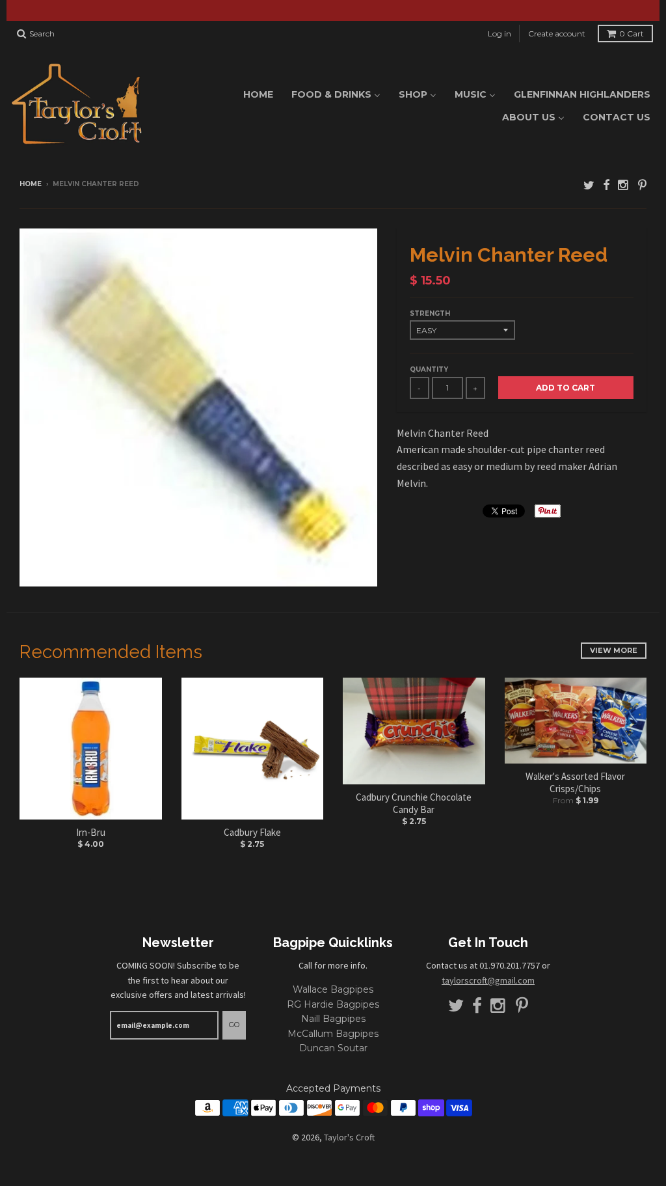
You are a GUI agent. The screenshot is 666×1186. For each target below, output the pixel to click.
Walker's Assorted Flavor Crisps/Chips (575, 782)
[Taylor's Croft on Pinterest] (642, 185)
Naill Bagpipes (333, 1019)
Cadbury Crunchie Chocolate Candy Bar (414, 803)
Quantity (429, 369)
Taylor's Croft (349, 1137)
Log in (499, 33)
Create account (556, 33)
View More (613, 650)
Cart (631, 33)
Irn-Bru (90, 832)
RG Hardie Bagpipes (333, 1004)
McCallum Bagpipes (333, 1034)
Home (31, 184)
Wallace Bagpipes (333, 989)
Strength (430, 313)
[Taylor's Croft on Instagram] (624, 185)
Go (234, 1024)
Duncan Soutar (333, 1048)
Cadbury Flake (252, 832)
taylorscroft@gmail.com (488, 980)
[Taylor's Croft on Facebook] (606, 185)
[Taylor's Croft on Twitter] (588, 185)
